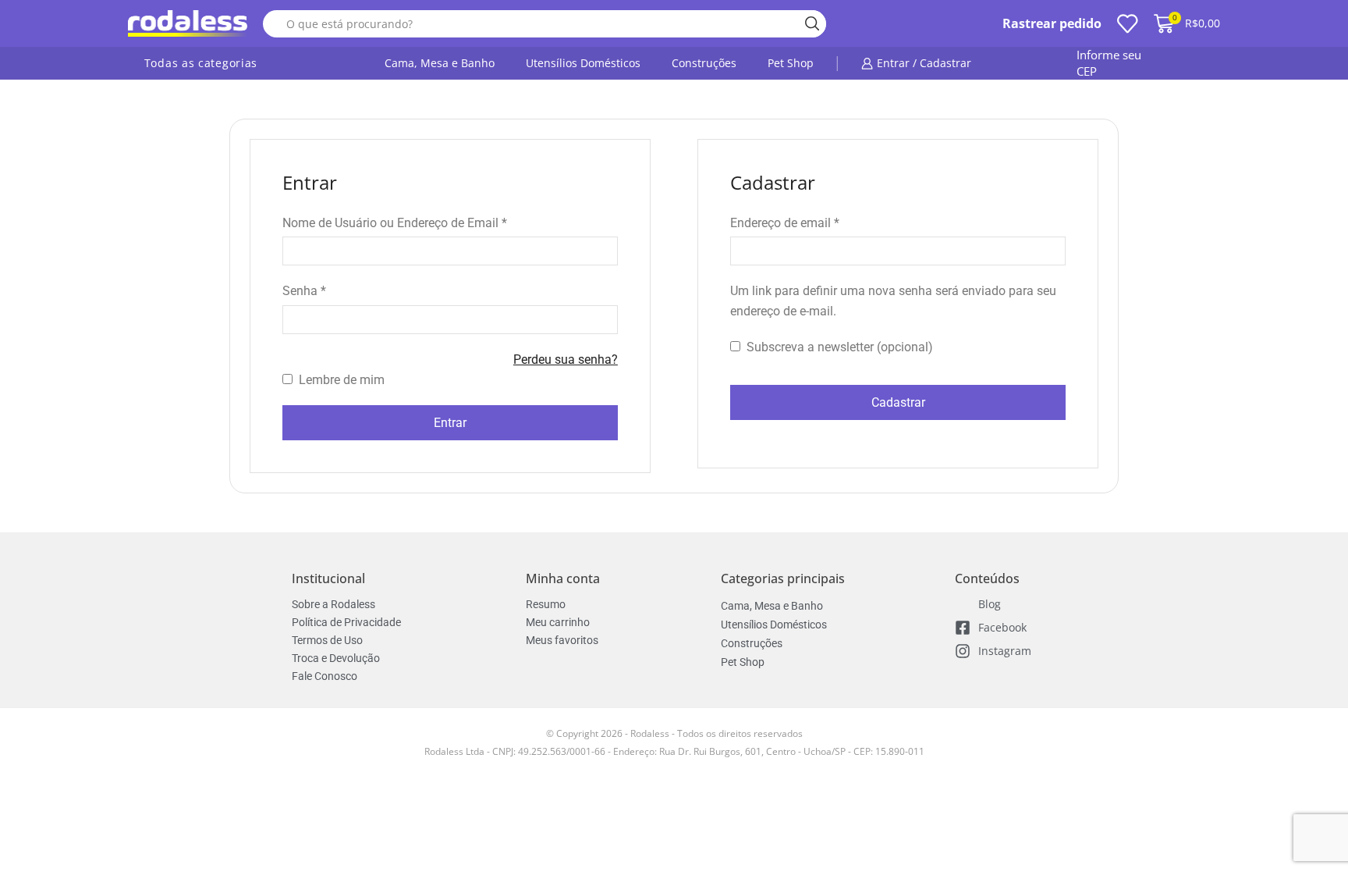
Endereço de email (784, 221)
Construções (704, 62)
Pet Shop (791, 62)
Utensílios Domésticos (583, 62)
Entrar (450, 422)
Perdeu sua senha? (565, 359)
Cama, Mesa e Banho (440, 62)
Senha (304, 289)
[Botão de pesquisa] (812, 23)
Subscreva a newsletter (838, 347)
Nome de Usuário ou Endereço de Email (394, 221)
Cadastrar (898, 402)
